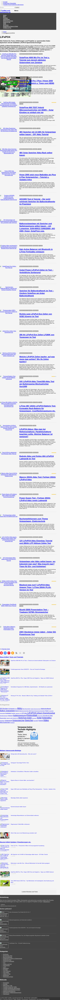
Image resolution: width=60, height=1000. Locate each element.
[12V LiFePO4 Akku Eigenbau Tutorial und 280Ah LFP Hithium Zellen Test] (9, 537)
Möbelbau (6, 968)
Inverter (13, 713)
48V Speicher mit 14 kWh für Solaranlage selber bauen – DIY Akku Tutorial (29, 854)
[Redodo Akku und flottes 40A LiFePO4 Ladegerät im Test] (9, 452)
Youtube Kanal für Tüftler (10, 987)
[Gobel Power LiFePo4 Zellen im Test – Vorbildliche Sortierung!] (9, 266)
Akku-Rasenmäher (26, 708)
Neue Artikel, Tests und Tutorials (11, 657)
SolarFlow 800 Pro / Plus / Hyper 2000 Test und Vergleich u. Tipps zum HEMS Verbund (36, 83)
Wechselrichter (5, 722)
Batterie (17, 710)
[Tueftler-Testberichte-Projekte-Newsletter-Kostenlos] (28, 747)
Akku (19, 708)
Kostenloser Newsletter (9, 3)
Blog (4, 16)
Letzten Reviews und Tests (30, 891)
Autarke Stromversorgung (36, 708)
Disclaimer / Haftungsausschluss (12, 992)
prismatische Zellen (48, 715)
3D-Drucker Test (7, 955)
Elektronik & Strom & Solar (10, 26)
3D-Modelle (11, 708)
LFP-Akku (24, 713)
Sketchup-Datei (25, 718)
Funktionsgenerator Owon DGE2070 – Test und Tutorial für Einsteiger (28, 669)
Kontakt (5, 2)
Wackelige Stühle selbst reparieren (19, 797)
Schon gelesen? (6, 909)
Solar (39, 718)
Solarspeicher (18, 720)
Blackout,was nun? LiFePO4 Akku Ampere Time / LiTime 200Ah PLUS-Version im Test (35, 587)
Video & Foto (6, 974)
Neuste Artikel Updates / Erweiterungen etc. (15, 842)
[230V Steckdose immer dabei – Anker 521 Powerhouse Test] (9, 626)
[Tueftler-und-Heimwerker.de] (6, 12)
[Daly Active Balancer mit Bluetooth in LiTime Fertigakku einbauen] (9, 245)
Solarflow (2, 720)
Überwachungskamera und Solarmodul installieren (20, 920)
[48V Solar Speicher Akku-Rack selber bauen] (9, 149)
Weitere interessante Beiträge (10, 750)
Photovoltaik (31, 715)
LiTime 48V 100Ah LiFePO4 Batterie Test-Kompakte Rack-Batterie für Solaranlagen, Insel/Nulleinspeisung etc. (37, 408)
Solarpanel (8, 720)
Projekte (5, 18)
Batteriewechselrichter (24, 710)
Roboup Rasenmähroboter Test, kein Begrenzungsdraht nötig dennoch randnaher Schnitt (29, 935)
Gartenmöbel (2, 713)
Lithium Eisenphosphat (45, 713)
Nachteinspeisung (4, 715)
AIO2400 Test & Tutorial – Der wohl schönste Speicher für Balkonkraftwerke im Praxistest (37, 201)
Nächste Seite (6, 649)
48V (16, 708)
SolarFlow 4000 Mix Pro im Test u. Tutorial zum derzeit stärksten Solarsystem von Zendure (34, 60)
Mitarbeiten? (46, 901)
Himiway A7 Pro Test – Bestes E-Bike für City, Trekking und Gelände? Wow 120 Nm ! (31, 695)
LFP (20, 713)
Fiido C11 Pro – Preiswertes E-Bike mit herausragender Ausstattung (27, 845)
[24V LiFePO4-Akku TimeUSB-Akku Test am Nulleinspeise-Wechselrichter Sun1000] (9, 376)
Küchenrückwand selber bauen (18, 806)
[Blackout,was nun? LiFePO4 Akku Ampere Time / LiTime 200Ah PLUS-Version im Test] (9, 581)
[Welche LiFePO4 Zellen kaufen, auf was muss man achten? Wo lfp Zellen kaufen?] (9, 353)
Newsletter (6, 982)
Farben (47, 710)
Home (4, 15)
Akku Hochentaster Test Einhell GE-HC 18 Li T (19, 912)
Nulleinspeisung (19, 715)
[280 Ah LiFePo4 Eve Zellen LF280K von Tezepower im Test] (9, 331)
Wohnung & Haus (8, 21)
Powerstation (40, 715)
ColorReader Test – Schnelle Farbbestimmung (19, 943)
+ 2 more (40, 77)
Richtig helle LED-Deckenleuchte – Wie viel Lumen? (23, 754)
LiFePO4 (32, 713)
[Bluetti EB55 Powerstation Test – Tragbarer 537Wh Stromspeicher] (9, 604)
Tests (4, 23)
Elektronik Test (35, 77)
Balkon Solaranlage (7, 711)
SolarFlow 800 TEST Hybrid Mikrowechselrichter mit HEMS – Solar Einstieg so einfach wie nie (36, 109)
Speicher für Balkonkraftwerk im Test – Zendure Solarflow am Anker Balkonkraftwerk (36, 293)
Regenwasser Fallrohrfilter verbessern (20, 824)
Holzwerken (6, 19)
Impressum (6, 994)
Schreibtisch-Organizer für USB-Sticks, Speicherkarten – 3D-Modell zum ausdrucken (31, 686)
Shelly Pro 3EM (9, 718)
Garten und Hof (7, 964)
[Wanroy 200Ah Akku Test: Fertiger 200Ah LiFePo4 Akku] (9, 473)
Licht (4, 967)
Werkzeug (6, 975)
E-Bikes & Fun (7, 28)
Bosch (32, 710)
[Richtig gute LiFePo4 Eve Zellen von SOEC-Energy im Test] (9, 310)
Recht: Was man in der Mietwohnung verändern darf (24, 833)
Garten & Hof (6, 22)
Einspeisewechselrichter (39, 710)
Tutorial (40, 720)
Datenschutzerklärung (9, 991)
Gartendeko (51, 710)
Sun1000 (36, 720)
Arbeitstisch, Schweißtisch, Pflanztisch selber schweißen (25, 771)
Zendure (12, 722)
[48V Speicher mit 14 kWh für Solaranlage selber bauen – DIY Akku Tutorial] (9, 128)
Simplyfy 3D (15, 718)
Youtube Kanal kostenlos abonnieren (13, 4)
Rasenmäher (3, 718)
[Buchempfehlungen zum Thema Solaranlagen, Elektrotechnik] (9, 515)
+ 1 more (38, 128)
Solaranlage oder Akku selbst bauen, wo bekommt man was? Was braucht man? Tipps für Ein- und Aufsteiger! (37, 563)
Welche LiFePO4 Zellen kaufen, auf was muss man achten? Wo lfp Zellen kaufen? (37, 359)
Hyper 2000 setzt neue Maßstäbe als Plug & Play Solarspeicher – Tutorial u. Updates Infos (37, 177)
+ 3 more (40, 171)
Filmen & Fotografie (8, 961)
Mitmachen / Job (7, 985)
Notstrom (10, 715)
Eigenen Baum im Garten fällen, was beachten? (22, 780)
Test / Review (35, 402)
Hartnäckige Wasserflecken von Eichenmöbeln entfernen (25, 815)
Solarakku (46, 718)
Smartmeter (34, 718)
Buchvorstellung (22, 515)
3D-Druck (5, 25)
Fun (4, 962)
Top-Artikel (6, 972)
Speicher (29, 720)
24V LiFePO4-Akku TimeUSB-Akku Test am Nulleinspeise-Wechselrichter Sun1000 (36, 383)
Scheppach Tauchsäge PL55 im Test (20, 762)
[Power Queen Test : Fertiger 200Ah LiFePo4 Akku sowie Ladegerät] (9, 494)
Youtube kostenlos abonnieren (11, 988)
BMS (30, 710)
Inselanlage (8, 713)
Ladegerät (17, 713)
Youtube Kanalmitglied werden (11, 989)
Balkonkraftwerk (46, 708)
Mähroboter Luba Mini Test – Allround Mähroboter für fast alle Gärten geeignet (30, 863)
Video (46, 720)
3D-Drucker (4, 708)
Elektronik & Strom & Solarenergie (26, 77)
